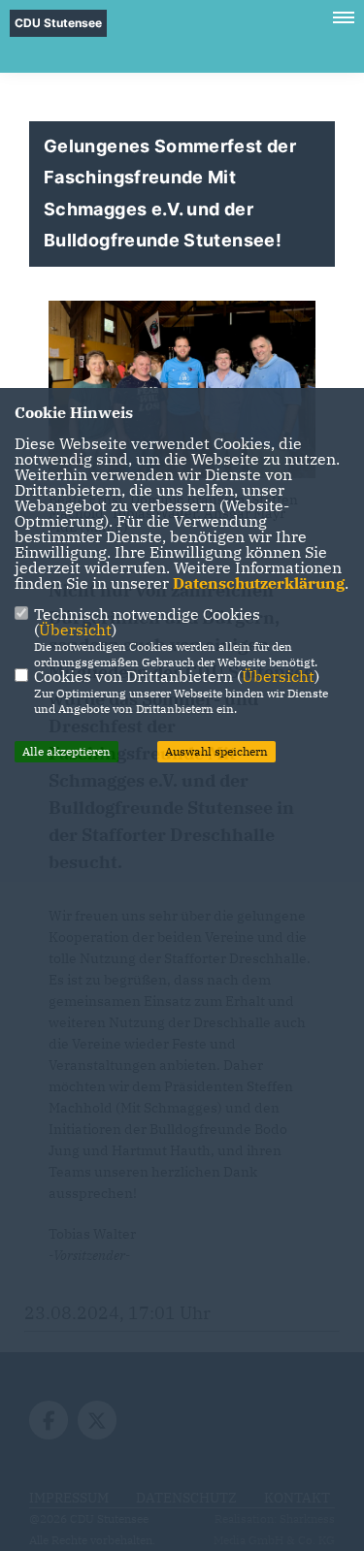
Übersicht (75, 629)
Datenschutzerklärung (259, 583)
